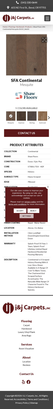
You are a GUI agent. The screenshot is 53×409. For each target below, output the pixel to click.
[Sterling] (32, 116)
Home (5, 27)
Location (26, 361)
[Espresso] (21, 116)
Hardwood (20, 27)
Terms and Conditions (37, 399)
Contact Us (26, 133)
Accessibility (20, 399)
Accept (20, 211)
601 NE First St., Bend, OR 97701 (28, 7)
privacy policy (30, 202)
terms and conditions (17, 204)
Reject (33, 211)
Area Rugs (26, 335)
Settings (26, 216)
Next (49, 116)
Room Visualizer (26, 348)
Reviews (26, 365)
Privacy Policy (22, 402)
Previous (4, 116)
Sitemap (34, 402)
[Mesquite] (10, 116)
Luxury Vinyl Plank (26, 332)
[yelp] (23, 382)
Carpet (26, 325)
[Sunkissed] (42, 116)
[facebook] (28, 382)
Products (28, 27)
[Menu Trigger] (47, 18)
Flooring (12, 27)
